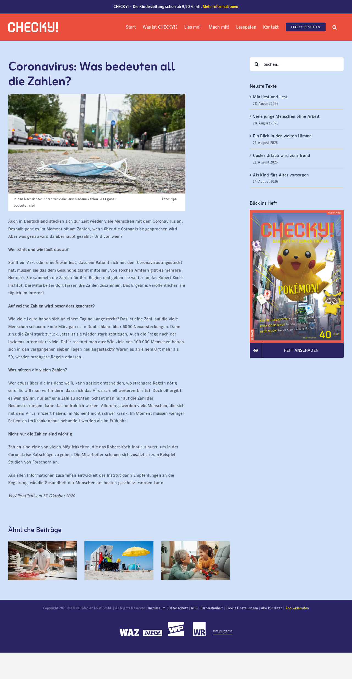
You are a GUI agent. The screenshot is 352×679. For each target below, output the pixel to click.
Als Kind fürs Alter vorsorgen (281, 175)
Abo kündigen (271, 608)
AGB (194, 608)
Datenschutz (178, 608)
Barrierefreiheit (211, 608)
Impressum (157, 608)
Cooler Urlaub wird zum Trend (281, 155)
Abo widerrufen (297, 608)
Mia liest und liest (271, 96)
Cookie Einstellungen (242, 608)
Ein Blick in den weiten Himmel (283, 135)
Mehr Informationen (220, 6)
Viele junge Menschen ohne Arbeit (286, 116)
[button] (334, 26)
